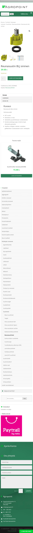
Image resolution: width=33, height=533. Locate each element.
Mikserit (5, 271)
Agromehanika (7, 245)
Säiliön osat (6, 365)
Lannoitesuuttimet (10, 348)
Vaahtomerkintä (7, 375)
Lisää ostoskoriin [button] (16, 175)
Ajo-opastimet (7, 251)
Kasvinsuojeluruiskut (8, 235)
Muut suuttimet (9, 315)
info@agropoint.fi (8, 507)
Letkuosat (6, 261)
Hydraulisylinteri (6, 204)
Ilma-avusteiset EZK (10, 321)
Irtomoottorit (5, 208)
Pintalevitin (5, 218)
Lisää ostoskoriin (15, 78)
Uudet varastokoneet (8, 385)
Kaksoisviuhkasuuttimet (11, 332)
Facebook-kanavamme (9, 519)
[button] (29, 31)
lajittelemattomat (7, 191)
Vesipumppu (5, 231)
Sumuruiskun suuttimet (11, 338)
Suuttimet (8, 24)
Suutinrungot (7, 301)
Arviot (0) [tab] (5, 101)
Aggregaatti (5, 194)
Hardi (4, 255)
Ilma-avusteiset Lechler (11, 328)
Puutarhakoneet (6, 221)
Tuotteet (8, 22)
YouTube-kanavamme (9, 521)
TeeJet (6, 318)
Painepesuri (5, 214)
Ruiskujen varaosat (7, 241)
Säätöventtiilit (7, 368)
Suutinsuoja (8, 342)
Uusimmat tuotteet (7, 228)
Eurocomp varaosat (7, 201)
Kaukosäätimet (7, 258)
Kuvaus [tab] (5, 95)
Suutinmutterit (7, 362)
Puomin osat (6, 291)
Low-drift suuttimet (10, 355)
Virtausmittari (7, 382)
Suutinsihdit (6, 358)
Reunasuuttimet (16, 24)
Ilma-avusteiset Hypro (11, 325)
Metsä (3, 211)
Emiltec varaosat (6, 198)
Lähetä (28, 491)
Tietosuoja (14, 528)
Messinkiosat (7, 268)
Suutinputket (7, 308)
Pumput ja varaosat (8, 288)
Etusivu (3, 22)
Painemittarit (7, 281)
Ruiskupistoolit (7, 295)
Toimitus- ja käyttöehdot (25, 528)
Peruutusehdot (12, 530)
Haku (11, 14)
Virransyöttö (6, 378)
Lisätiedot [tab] (5, 98)
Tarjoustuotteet (9, 391)
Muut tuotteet (6, 238)
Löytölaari (6, 248)
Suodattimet (6, 305)
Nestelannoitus (7, 275)
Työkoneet (5, 224)
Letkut (5, 265)
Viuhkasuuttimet (9, 352)
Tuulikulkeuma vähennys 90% (13, 345)
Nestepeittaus (7, 278)
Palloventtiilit (7, 285)
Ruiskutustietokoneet (9, 298)
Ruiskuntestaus (7, 372)
